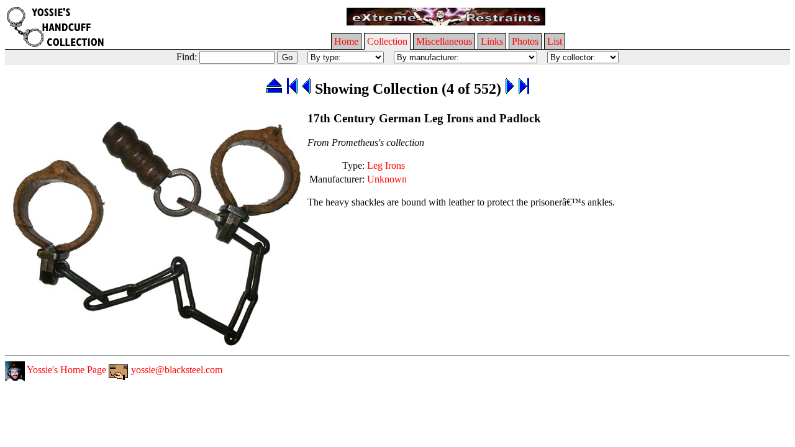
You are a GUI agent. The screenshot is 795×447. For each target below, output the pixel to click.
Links (492, 41)
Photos (525, 41)
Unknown (387, 179)
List (554, 41)
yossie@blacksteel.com (175, 369)
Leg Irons (386, 165)
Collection (387, 41)
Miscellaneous (444, 41)
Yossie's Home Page (65, 369)
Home (346, 41)
